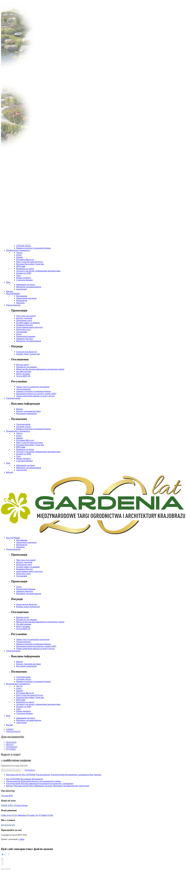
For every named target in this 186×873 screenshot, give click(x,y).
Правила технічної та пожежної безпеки (33, 248)
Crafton (21, 839)
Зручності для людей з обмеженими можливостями (38, 271)
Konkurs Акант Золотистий (28, 354)
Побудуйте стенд (23, 329)
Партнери (20, 303)
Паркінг (19, 257)
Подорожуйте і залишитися (18, 250)
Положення (44, 783)
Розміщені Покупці (24, 325)
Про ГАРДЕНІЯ (13, 294)
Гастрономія (21, 332)
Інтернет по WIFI (23, 273)
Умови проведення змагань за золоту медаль (35, 396)
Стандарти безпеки (24, 280)
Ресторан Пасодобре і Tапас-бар (30, 264)
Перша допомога (23, 278)
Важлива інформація (30, 783)
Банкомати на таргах (25, 268)
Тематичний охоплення (26, 298)
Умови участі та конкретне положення (32, 387)
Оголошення (44, 781)
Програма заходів (13, 775)
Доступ (19, 253)
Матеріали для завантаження (28, 287)
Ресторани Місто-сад (25, 259)
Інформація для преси (25, 284)
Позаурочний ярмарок (25, 336)
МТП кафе (20, 266)
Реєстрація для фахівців (26, 413)
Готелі (19, 255)
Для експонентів (13, 305)
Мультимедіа (21, 300)
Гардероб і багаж (23, 246)
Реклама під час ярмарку (26, 367)
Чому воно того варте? (26, 316)
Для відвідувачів (13, 398)
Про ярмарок (21, 296)
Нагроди (35, 781)
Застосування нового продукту (29, 327)
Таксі (18, 275)
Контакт (9, 291)
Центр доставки (23, 374)
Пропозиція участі (24, 320)
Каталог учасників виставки (28, 411)
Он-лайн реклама (23, 371)
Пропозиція (26, 781)
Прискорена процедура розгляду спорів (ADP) (36, 394)
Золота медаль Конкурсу (26, 352)
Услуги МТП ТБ (23, 376)
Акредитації (21, 289)
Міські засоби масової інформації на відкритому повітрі (40, 369)
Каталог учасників (24, 318)
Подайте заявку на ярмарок (28, 323)
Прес (8, 282)
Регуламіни (56, 781)
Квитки (19, 409)
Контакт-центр (22, 365)
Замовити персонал (24, 339)
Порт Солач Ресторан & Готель (29, 262)
